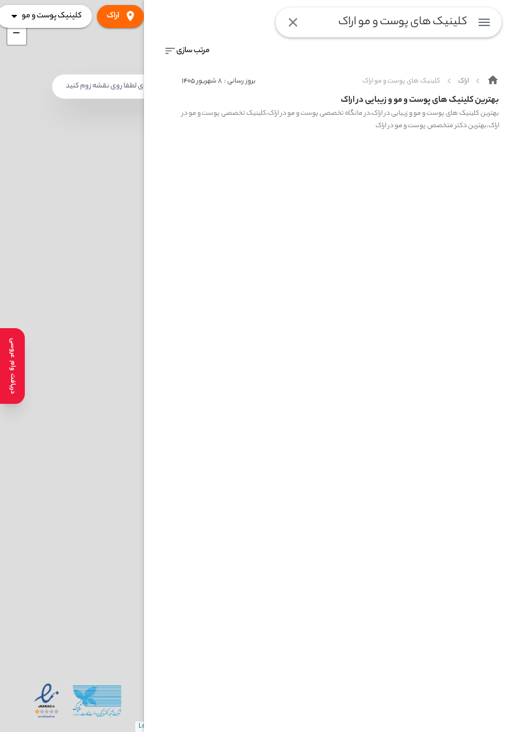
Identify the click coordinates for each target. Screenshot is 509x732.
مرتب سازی (193, 50)
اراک (113, 15)
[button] (16, 35)
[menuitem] (484, 22)
